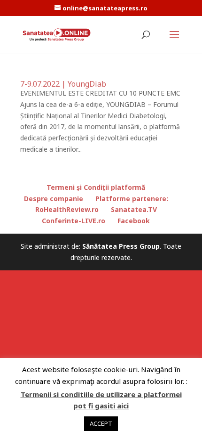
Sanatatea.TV (134, 209)
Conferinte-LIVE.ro (73, 220)
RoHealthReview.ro (67, 209)
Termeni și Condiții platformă (96, 187)
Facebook (133, 220)
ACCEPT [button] (101, 423)
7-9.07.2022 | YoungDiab (63, 84)
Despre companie (53, 198)
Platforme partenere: (131, 198)
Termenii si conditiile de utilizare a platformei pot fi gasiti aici (101, 400)
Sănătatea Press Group (121, 246)
